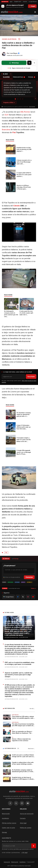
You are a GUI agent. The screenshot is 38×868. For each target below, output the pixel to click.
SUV (6, 115)
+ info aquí (24, 852)
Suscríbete (31, 376)
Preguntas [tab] (18, 77)
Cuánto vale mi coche (8, 827)
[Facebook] (10, 803)
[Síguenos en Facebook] (18, 597)
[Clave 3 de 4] (20, 98)
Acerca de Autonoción (27, 813)
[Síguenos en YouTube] (33, 597)
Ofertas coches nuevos (9, 823)
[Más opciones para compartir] (34, 63)
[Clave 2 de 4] (17, 98)
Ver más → (32, 708)
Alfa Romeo (25, 112)
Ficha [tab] (31, 77)
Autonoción (7, 862)
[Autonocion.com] (12, 11)
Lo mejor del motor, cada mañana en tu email (17, 372)
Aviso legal (23, 823)
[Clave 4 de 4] (22, 98)
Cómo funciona (32, 106)
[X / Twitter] (16, 803)
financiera (6, 130)
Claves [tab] (6, 77)
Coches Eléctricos (9, 39)
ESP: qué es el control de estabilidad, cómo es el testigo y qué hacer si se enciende (19, 663)
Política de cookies (25, 827)
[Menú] (36, 12)
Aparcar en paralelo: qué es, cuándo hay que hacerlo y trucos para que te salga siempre (18, 674)
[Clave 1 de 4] (15, 99)
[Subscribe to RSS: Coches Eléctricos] (19, 39)
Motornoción (6, 813)
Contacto (23, 818)
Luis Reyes (13, 53)
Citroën (16, 206)
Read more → (31, 748)
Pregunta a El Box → (9, 102)
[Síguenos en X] (23, 597)
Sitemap (4, 832)
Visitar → (33, 588)
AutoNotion (5, 818)
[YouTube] (27, 803)
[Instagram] (22, 803)
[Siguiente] (35, 98)
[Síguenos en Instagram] (28, 597)
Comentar (29, 577)
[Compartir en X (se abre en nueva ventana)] (29, 63)
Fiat (14, 132)
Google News (9, 597)
